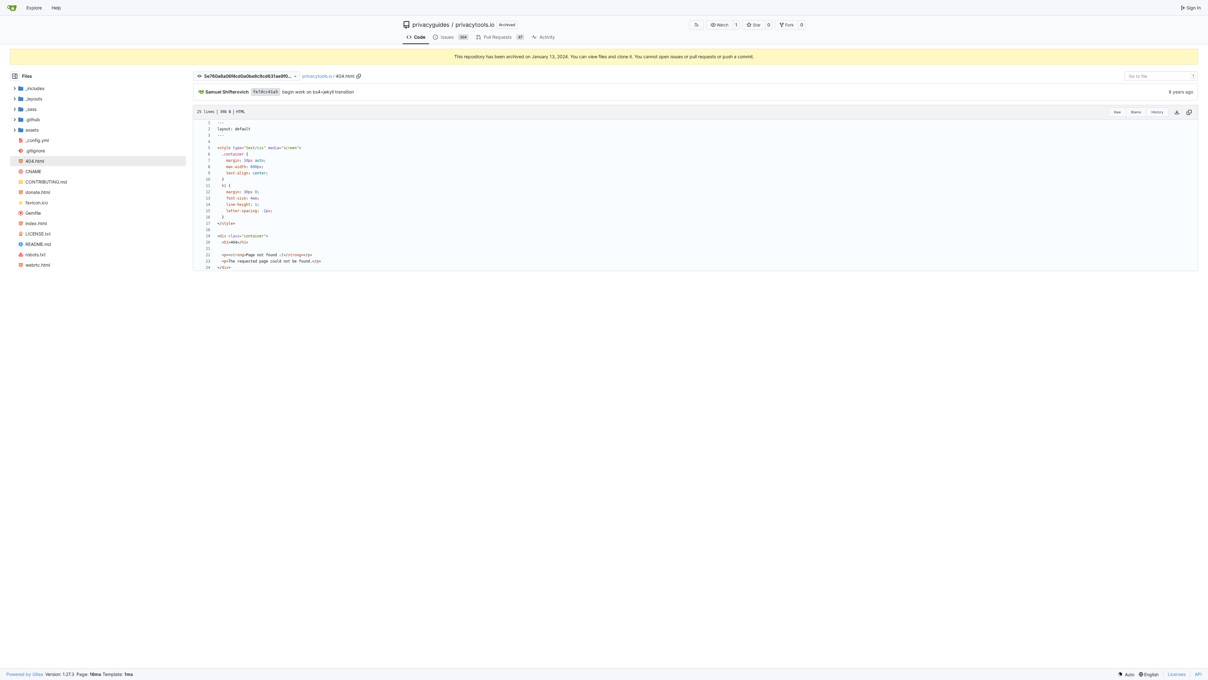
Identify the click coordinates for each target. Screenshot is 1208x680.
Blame (1136, 112)
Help (56, 7)
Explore (34, 7)
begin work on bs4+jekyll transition (318, 91)
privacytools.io (475, 25)
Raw (1117, 112)
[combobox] (1161, 76)
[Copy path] (358, 76)
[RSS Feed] (696, 25)
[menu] (1126, 674)
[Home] (12, 8)
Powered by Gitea (24, 674)
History (1157, 112)
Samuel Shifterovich (227, 91)
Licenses (1177, 674)
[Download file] (1177, 112)
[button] (719, 25)
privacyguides (430, 25)
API (1198, 674)
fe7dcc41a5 (265, 91)
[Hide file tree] (15, 76)
